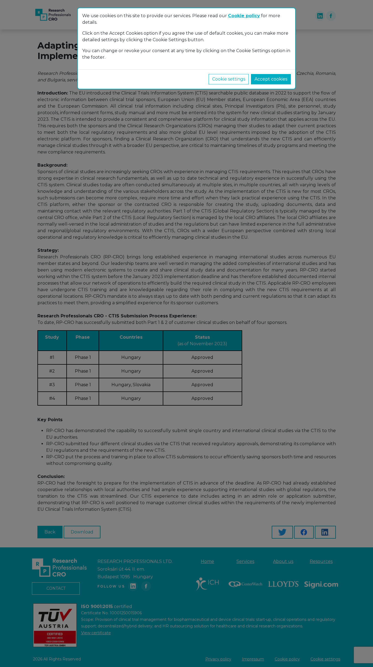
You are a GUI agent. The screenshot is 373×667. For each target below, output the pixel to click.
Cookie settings (228, 79)
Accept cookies (270, 79)
